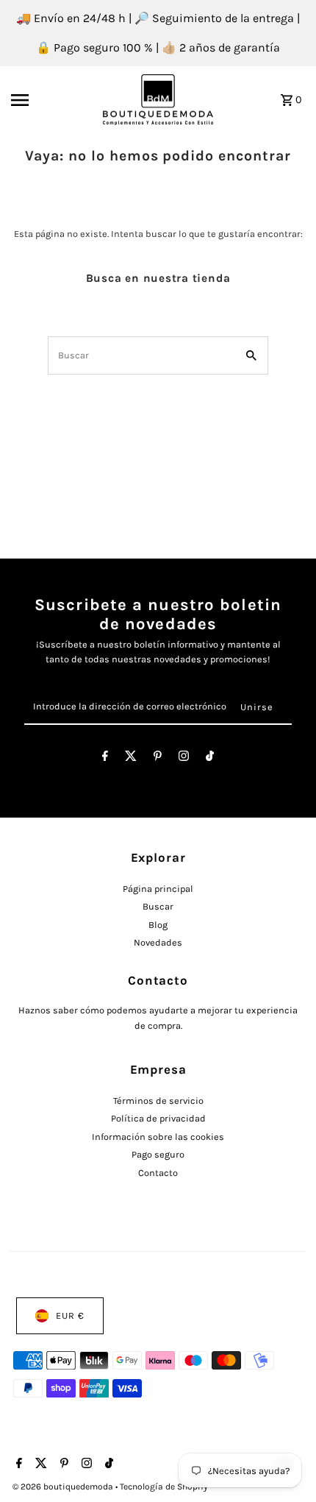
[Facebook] (105, 758)
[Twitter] (131, 758)
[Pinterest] (158, 758)
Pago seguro (158, 1154)
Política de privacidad (158, 1118)
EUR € (70, 1315)
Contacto (158, 1172)
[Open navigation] (52, 100)
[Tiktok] (210, 758)
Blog (158, 924)
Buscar (158, 906)
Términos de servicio (158, 1100)
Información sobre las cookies (158, 1136)
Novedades (158, 942)
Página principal (158, 888)
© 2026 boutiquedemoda (63, 1486)
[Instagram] (184, 758)
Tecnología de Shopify (164, 1486)
